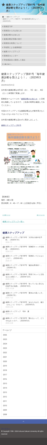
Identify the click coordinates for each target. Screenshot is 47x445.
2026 (5, 335)
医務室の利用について (13, 43)
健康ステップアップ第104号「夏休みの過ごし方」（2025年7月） (25, 295)
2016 (5, 379)
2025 (5, 339)
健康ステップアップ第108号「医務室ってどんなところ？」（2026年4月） (25, 258)
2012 (5, 397)
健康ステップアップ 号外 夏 (17, 312)
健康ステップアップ (12, 52)
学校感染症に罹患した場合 (14, 60)
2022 (5, 353)
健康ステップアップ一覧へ (13, 222)
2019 (5, 366)
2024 (5, 344)
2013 (5, 392)
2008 (5, 414)
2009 (5, 410)
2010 (5, 406)
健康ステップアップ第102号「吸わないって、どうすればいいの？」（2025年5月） (25, 320)
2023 (5, 348)
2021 (5, 357)
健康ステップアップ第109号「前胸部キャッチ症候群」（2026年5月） (25, 249)
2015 (5, 383)
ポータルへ (5, 428)
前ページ (6, 215)
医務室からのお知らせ (13, 31)
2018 (5, 370)
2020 (5, 361)
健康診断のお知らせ (12, 35)
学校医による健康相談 (13, 47)
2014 (5, 388)
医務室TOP (8, 26)
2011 (5, 401)
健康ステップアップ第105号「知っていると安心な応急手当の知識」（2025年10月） (25, 286)
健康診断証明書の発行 (13, 39)
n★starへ (7, 64)
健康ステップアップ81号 (11, 125)
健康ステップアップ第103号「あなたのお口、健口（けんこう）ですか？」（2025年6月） (25, 304)
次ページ (41, 215)
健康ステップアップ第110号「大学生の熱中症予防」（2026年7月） (24, 239)
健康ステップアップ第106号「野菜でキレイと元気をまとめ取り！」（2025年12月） (25, 276)
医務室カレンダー (11, 56)
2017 (5, 375)
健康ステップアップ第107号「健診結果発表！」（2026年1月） (24, 267)
